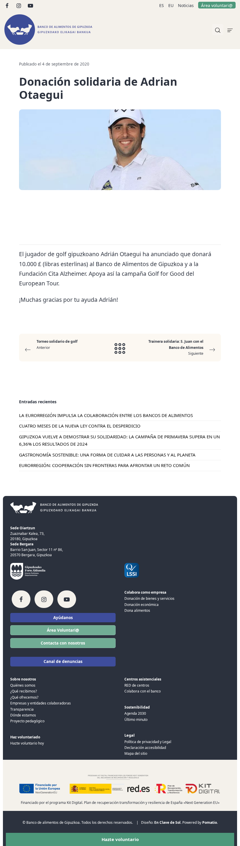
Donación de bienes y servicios (149, 598)
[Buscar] (217, 29)
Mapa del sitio (135, 753)
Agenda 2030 (135, 713)
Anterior (57, 344)
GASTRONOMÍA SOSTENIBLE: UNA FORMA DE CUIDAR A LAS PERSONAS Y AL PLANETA (107, 455)
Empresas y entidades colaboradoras (40, 703)
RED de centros (136, 685)
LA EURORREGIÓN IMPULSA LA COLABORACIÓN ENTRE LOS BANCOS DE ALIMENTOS (106, 415)
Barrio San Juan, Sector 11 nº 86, (36, 549)
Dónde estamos (23, 715)
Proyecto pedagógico (27, 721)
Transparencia (22, 709)
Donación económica (141, 604)
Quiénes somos (22, 685)
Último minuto (136, 719)
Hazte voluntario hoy (27, 743)
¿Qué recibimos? (23, 691)
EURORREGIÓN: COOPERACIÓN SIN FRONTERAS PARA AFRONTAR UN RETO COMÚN (104, 465)
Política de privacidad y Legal (147, 741)
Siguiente (175, 347)
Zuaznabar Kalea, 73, (27, 533)
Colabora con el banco (142, 691)
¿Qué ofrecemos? (24, 697)
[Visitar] (7, 5)
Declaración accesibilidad (145, 747)
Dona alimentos (137, 610)
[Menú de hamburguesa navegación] (230, 29)
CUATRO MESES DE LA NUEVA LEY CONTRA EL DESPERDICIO (79, 426)
